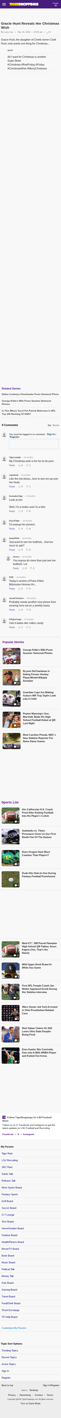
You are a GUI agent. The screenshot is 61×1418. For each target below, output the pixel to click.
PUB (11, 577)
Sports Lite (10, 802)
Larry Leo (8, 32)
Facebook (8, 1134)
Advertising (25, 1395)
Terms (50, 1395)
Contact (39, 1395)
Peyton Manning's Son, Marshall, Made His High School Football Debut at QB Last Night (39, 718)
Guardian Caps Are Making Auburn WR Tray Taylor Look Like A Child (39, 695)
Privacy (12, 1395)
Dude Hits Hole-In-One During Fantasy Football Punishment (39, 875)
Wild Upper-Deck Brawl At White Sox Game (37, 966)
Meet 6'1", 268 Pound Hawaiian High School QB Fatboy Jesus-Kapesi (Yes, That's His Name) (39, 948)
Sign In (5, 1371)
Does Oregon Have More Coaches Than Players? (36, 853)
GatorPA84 (14, 538)
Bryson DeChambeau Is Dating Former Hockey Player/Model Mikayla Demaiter (36, 676)
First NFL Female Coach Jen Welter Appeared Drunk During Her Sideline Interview (39, 988)
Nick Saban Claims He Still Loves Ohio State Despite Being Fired (37, 1031)
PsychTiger (14, 521)
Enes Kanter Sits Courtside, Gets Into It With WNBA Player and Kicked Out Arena (39, 1052)
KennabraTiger (16, 496)
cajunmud (13, 475)
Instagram (28, 1134)
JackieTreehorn (16, 598)
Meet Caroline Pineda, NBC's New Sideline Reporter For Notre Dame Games (39, 738)
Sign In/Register (51, 1385)
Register (6, 1377)
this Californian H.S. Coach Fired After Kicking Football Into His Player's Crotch (37, 812)
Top (49, 425)
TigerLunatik (15, 457)
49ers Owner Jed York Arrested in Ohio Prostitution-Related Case (39, 1010)
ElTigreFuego (15, 619)
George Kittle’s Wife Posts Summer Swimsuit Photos (38, 651)
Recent (56, 425)
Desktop (34, 1390)
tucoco (16, 557)
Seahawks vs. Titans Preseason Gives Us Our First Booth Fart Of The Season (39, 833)
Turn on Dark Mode (30, 1403)
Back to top (7, 1385)
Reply (12, 465)
